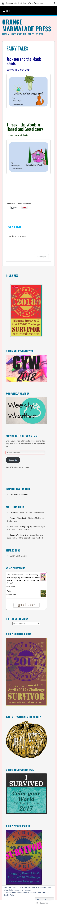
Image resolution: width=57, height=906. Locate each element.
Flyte (9, 591)
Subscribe (13, 460)
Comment (41, 256)
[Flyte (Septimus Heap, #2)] (43, 596)
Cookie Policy (9, 895)
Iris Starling (11, 586)
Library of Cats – (17, 512)
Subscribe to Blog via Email (22, 436)
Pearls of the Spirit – (19, 518)
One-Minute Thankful (19, 494)
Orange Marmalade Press (26, 25)
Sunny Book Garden (19, 556)
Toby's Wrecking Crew (19, 535)
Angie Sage (12, 594)
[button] (26, 309)
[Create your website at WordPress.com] (28, 3)
